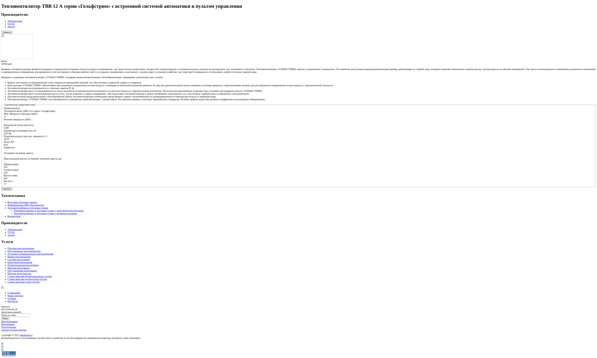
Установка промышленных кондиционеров (30, 254)
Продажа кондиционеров (20, 248)
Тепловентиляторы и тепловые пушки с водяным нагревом (45, 213)
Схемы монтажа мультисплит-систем (27, 279)
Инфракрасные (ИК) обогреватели (25, 205)
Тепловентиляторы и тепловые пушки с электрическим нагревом (48, 210)
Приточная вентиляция (19, 262)
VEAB (10, 24)
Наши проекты (15, 295)
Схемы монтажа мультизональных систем (29, 276)
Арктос (11, 26)
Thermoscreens (14, 21)
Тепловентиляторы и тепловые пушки (27, 208)
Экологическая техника (13, 330)
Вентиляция (7, 324)
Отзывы (11, 298)
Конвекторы (14, 216)
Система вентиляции (18, 259)
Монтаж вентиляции (18, 268)
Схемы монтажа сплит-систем (23, 282)
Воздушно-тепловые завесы (22, 202)
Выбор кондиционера (18, 256)
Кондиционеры (9, 321)
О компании (14, 293)
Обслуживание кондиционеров (24, 251)
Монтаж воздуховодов (19, 273)
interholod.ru (26, 335)
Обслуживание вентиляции (22, 270)
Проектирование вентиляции (23, 265)
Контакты (12, 301)
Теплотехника (8, 327)
